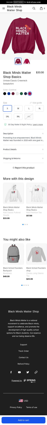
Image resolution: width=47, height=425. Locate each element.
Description (8, 133)
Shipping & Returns (11, 158)
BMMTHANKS (18, 2)
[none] (36, 102)
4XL (28, 116)
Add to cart (23, 420)
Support (23, 344)
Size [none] (5, 102)
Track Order (23, 351)
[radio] (7, 108)
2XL (7, 116)
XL (40, 108)
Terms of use (31, 407)
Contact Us (23, 357)
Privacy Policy (16, 407)
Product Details (9, 149)
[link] (13, 193)
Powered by (17, 380)
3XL (18, 116)
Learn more (38, 124)
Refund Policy (23, 364)
